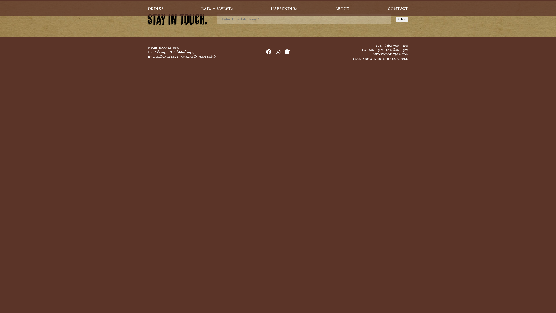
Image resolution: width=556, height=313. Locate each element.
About (342, 8)
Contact (398, 8)
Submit (402, 19)
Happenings (284, 8)
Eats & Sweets (217, 8)
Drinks (156, 8)
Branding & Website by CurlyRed (380, 58)
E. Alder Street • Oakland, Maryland (182, 56)
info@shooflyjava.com (390, 53)
